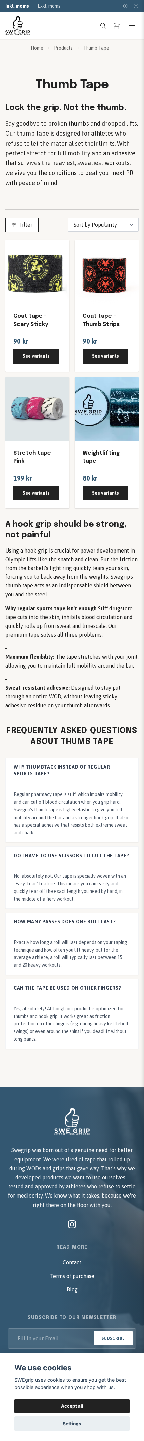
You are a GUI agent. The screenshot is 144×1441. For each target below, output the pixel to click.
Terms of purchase (72, 1276)
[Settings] (125, 6)
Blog (72, 1289)
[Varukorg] (117, 26)
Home (37, 48)
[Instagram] (72, 1224)
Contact (72, 1262)
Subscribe (113, 1338)
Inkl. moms (17, 6)
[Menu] (132, 25)
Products (63, 48)
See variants (36, 356)
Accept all (72, 1406)
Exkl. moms (49, 6)
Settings (72, 1423)
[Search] (103, 26)
